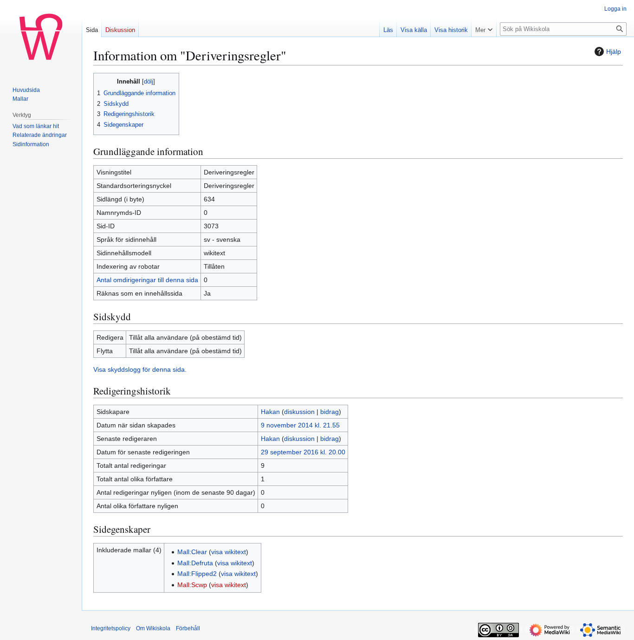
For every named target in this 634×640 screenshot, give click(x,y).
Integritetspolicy (110, 628)
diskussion (299, 411)
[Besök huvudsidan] (41, 37)
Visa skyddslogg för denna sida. (140, 369)
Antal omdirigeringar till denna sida (147, 280)
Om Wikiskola (153, 628)
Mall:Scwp (192, 584)
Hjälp (613, 51)
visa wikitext (228, 552)
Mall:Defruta (195, 563)
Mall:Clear (192, 552)
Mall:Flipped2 (197, 573)
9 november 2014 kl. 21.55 (300, 425)
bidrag (329, 411)
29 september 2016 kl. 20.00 (303, 452)
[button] (484, 28)
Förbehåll (188, 628)
